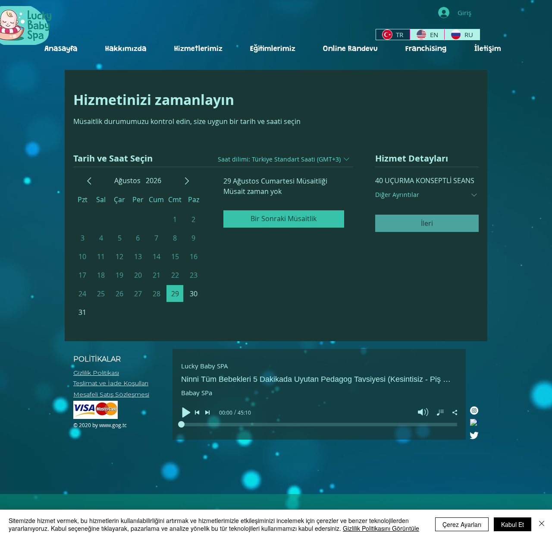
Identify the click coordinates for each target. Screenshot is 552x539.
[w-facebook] (474, 423)
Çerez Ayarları (461, 524)
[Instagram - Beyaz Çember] (474, 410)
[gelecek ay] (187, 181)
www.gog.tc (113, 425)
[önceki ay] (89, 181)
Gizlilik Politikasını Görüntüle (381, 528)
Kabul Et (512, 524)
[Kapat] (541, 524)
